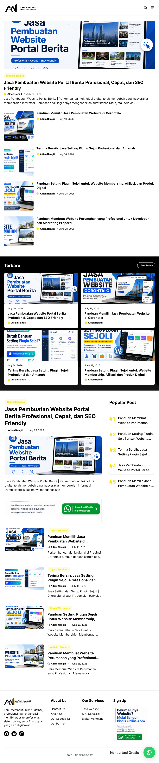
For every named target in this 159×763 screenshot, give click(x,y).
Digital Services (15, 75)
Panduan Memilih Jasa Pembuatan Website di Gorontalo (78, 113)
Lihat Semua (146, 265)
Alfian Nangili (14, 93)
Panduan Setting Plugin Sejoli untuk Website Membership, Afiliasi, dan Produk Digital (72, 619)
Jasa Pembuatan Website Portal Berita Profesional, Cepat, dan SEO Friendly (50, 416)
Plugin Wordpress (60, 608)
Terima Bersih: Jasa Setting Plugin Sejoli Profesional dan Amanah (85, 148)
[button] (145, 8)
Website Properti (59, 647)
